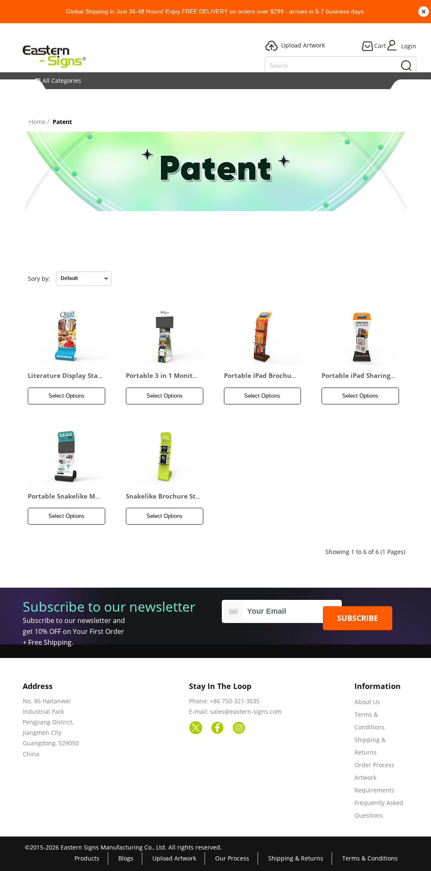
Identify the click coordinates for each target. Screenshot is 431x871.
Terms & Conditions (370, 858)
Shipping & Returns (295, 858)
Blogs (125, 858)
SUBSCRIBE (357, 618)
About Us (367, 702)
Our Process (232, 858)
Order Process (374, 765)
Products (86, 858)
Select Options (66, 396)
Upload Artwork (174, 858)
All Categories (62, 80)
